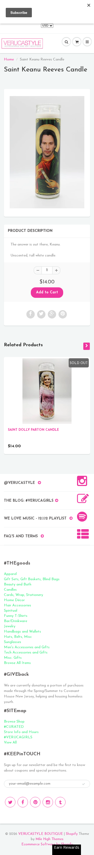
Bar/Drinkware (15, 621)
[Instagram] (48, 802)
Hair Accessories (17, 605)
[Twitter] (10, 802)
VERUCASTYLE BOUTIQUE (40, 834)
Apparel (10, 574)
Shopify (72, 834)
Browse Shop (14, 722)
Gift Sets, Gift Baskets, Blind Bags (32, 579)
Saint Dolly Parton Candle (33, 430)
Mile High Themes (49, 839)
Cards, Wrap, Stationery (23, 595)
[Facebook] (22, 802)
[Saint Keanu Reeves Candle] (47, 152)
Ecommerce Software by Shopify (47, 844)
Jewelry (9, 626)
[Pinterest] (35, 802)
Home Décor (14, 600)
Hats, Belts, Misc (18, 637)
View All (10, 743)
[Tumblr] (60, 802)
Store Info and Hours (21, 732)
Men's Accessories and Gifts (27, 647)
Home (9, 60)
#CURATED (14, 727)
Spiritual (10, 611)
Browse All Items (17, 663)
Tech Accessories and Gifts (26, 653)
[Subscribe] (83, 784)
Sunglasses (12, 642)
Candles (10, 590)
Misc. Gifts (13, 658)
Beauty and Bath (17, 584)
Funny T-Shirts (15, 616)
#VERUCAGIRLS (18, 737)
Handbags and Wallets (22, 632)
